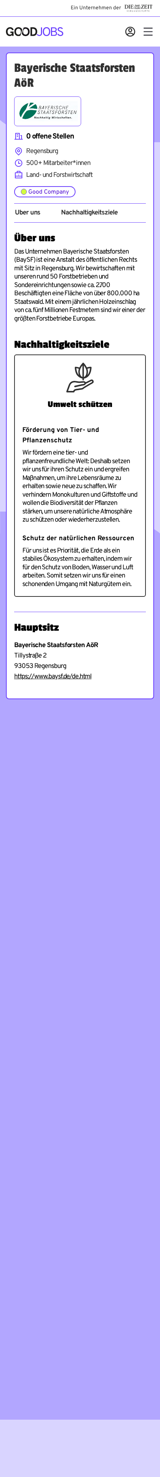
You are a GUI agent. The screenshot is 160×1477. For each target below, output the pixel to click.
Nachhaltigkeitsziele (89, 213)
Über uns (27, 213)
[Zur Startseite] (34, 31)
